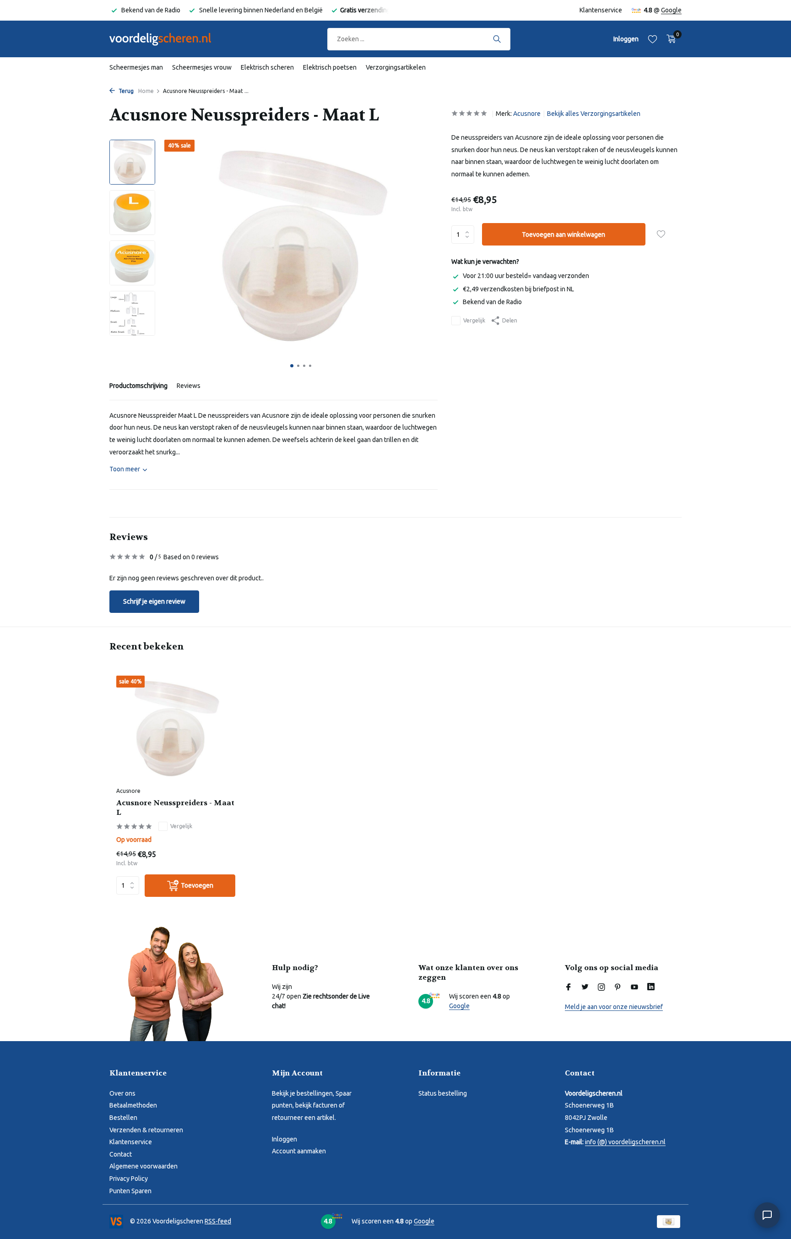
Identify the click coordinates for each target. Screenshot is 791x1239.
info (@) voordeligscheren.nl (625, 1142)
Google (671, 10)
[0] (669, 38)
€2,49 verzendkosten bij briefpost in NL (518, 289)
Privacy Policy (128, 1178)
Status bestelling (442, 1093)
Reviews (188, 385)
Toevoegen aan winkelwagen (563, 234)
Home (146, 91)
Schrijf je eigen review (154, 601)
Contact (120, 1154)
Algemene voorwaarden (143, 1166)
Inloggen (284, 1139)
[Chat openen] (767, 1215)
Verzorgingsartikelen (396, 67)
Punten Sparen (130, 1191)
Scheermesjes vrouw (202, 67)
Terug (125, 91)
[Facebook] (568, 987)
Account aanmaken (299, 1151)
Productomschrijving (138, 385)
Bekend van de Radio (492, 302)
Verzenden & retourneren (146, 1130)
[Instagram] (601, 987)
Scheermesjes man (136, 67)
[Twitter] (585, 987)
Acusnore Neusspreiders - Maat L (175, 807)
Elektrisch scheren (267, 67)
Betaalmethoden (133, 1105)
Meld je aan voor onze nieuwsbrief (614, 1006)
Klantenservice (601, 10)
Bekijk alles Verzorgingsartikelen (593, 113)
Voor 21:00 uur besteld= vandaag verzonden (526, 275)
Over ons (122, 1093)
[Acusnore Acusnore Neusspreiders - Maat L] (175, 729)
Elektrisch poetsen (330, 67)
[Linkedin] (651, 987)
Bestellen (123, 1117)
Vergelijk (474, 320)
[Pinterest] (618, 987)
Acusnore (527, 113)
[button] (291, 365)
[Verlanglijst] (652, 39)
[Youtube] (634, 987)
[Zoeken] (497, 39)
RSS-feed (218, 1221)
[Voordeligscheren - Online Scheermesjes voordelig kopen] (168, 39)
